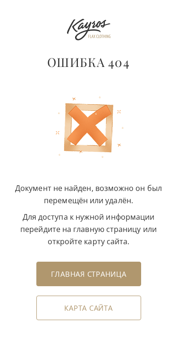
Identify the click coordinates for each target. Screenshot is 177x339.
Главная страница (88, 274)
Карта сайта (88, 308)
